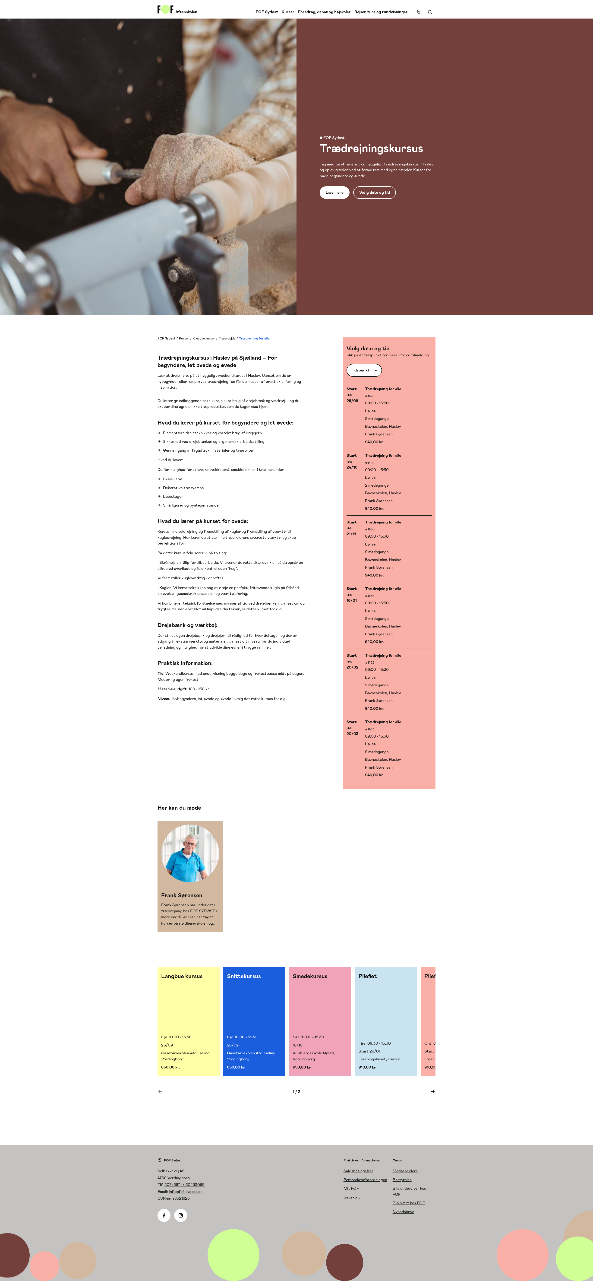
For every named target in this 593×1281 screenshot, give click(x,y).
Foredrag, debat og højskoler (324, 11)
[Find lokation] (418, 12)
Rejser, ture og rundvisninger (381, 11)
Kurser (288, 11)
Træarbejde (227, 338)
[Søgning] (429, 12)
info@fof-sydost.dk (186, 1191)
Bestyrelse (402, 1179)
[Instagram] (180, 1215)
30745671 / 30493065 (184, 1184)
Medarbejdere (405, 1170)
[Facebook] (164, 1215)
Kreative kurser (204, 338)
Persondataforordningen (365, 1179)
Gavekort (352, 1197)
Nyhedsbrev (403, 1211)
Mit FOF (351, 1188)
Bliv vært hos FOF (409, 1202)
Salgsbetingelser (358, 1170)
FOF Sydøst (267, 11)
